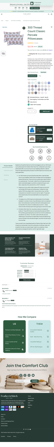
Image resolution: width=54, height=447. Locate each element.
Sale (29, 407)
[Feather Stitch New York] (27, 14)
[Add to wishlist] (51, 27)
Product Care (4, 423)
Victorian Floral (42, 92)
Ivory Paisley (49, 86)
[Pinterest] (20, 375)
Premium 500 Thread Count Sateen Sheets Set (41, 137)
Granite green (35, 89)
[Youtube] (33, 375)
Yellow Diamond (29, 89)
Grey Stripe (45, 86)
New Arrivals (31, 398)
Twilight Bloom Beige (32, 92)
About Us (3, 414)
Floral (39, 86)
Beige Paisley (42, 83)
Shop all (7, 20)
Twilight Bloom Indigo (35, 92)
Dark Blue (32, 89)
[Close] (52, 1)
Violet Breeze (42, 89)
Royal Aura (29, 92)
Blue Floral (45, 83)
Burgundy (32, 86)
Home (2, 20)
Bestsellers (30, 400)
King (40, 76)
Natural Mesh (49, 89)
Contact (3, 419)
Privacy (9, 436)
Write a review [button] (27, 280)
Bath (29, 403)
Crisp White (35, 83)
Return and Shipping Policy (7, 421)
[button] (51, 14)
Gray (42, 86)
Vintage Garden (39, 92)
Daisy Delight (39, 89)
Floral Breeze (45, 89)
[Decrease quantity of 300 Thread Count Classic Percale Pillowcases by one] (29, 111)
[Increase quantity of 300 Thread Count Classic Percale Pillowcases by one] (34, 111)
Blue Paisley (49, 83)
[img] (5, 288)
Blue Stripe (29, 86)
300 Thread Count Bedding (16, 20)
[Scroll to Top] (51, 439)
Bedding (30, 405)
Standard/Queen (32, 76)
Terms (14, 436)
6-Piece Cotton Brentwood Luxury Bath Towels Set (41, 128)
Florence (29, 83)
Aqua (32, 83)
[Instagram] (29, 375)
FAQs (2, 416)
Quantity (30, 108)
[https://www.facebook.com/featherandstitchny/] (24, 375)
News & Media (4, 425)
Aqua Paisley (39, 83)
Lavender (45, 92)
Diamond (35, 86)
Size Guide (43, 72)
